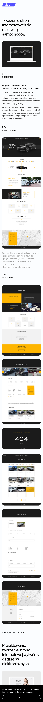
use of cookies (26, 692)
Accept (21, 697)
